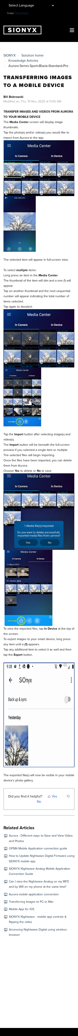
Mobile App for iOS (21, 909)
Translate (22, 13)
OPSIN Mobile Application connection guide (38, 848)
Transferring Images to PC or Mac (31, 902)
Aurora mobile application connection (34, 894)
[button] (72, 30)
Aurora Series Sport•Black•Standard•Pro (38, 66)
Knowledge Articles (23, 60)
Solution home (32, 55)
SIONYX (9, 55)
